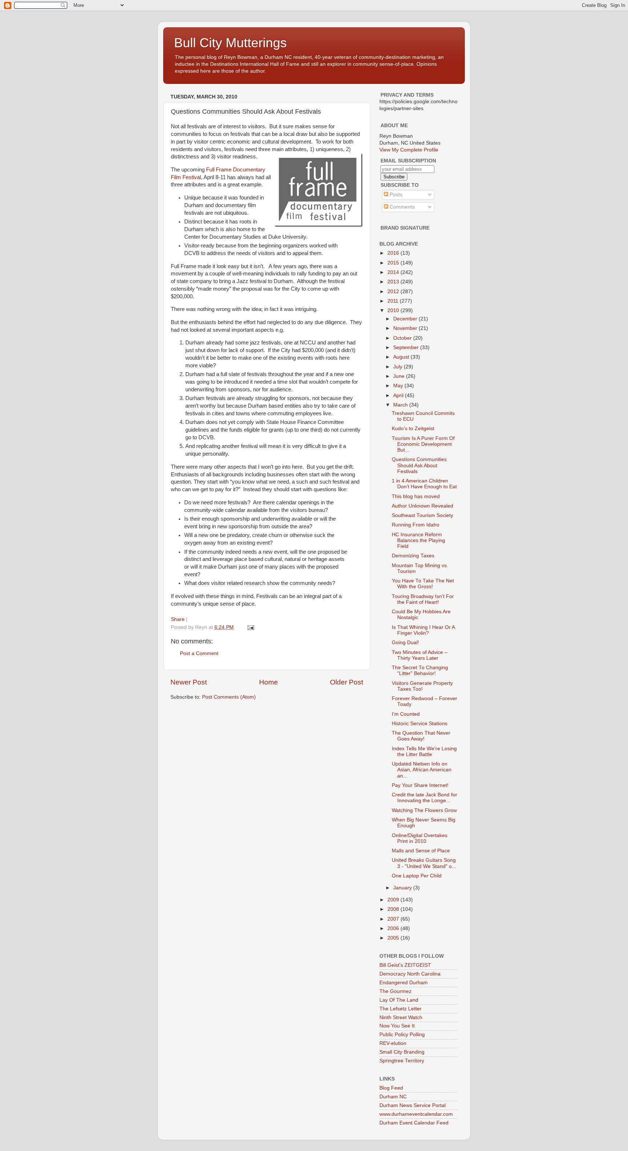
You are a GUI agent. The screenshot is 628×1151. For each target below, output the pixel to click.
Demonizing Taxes (413, 555)
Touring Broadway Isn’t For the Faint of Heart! (423, 599)
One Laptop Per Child (417, 876)
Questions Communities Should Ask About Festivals (419, 465)
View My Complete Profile (408, 150)
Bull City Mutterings (230, 42)
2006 (393, 928)
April (399, 395)
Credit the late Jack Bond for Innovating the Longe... (424, 797)
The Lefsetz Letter (400, 1008)
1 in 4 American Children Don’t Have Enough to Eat (424, 483)
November (406, 328)
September (406, 347)
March (401, 405)
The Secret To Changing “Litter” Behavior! (420, 670)
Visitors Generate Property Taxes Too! (422, 686)
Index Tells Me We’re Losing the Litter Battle (424, 751)
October (403, 338)
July (398, 366)
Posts (395, 194)
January (403, 887)
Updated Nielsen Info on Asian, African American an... (421, 769)
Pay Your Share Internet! (420, 785)
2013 (393, 281)
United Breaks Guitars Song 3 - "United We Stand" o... (424, 863)
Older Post (346, 682)
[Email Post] (250, 627)
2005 (393, 938)
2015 (393, 263)
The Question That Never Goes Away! (421, 736)
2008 (393, 909)
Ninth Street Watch (400, 1017)
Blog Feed (391, 1088)
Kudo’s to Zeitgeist (413, 428)
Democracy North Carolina (409, 974)
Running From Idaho (415, 525)
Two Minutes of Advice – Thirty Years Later (419, 655)
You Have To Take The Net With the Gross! (423, 583)
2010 (393, 310)
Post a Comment (199, 653)
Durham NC (393, 1096)
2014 (393, 272)
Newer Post (188, 682)
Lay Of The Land (398, 1000)
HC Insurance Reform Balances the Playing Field (418, 540)
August (402, 357)
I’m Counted (406, 714)
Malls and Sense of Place (421, 850)
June (399, 376)
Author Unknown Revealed (422, 506)
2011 (393, 301)
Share (178, 619)
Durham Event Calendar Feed (413, 1123)
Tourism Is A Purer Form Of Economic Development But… (423, 444)
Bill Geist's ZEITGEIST (405, 965)
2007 (393, 919)
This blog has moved (416, 496)
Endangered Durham (403, 982)
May (398, 385)
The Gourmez (395, 991)
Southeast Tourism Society (422, 515)
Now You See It (397, 1026)
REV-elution (392, 1043)
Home (268, 682)
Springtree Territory (401, 1060)
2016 (393, 253)
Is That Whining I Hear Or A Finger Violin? (423, 630)
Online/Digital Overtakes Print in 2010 (419, 838)
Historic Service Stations (419, 723)
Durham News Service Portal (412, 1105)
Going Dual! (405, 642)
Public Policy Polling (402, 1034)
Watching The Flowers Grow (424, 810)
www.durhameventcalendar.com (416, 1114)
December (406, 319)
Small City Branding (401, 1052)
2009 (393, 899)
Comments (401, 207)
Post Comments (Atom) (229, 697)
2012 (393, 291)
